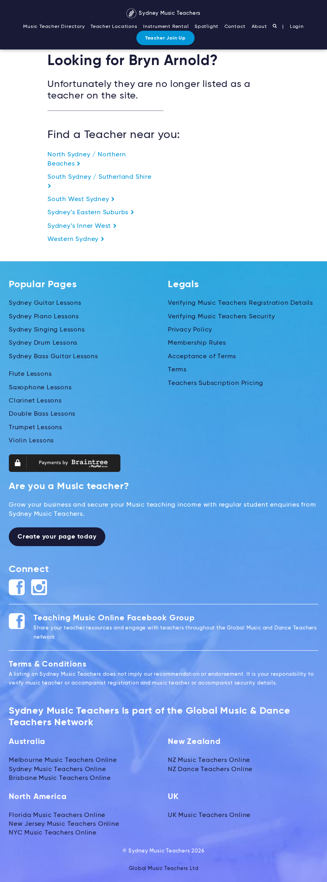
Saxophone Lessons (40, 388)
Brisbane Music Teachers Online (60, 778)
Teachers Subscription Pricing (215, 383)
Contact (235, 26)
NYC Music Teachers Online (53, 833)
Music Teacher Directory (54, 26)
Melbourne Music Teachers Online (63, 760)
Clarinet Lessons (35, 401)
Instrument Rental (166, 26)
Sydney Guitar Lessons (45, 303)
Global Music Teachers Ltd (164, 868)
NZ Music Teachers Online (209, 760)
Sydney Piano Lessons (44, 317)
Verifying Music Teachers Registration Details (240, 303)
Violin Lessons (31, 441)
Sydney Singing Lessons (47, 330)
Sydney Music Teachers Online (57, 769)
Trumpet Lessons (35, 427)
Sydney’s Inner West (80, 226)
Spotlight (207, 26)
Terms (177, 370)
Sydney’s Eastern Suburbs (88, 212)
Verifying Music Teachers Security (221, 317)
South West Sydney (79, 199)
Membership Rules (197, 343)
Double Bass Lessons (42, 414)
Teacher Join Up (165, 38)
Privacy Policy (190, 330)
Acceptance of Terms (202, 356)
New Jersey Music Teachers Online (64, 824)
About (259, 26)
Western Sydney (73, 239)
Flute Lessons (30, 374)
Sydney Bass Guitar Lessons (53, 356)
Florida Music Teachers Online (57, 815)
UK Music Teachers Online (209, 815)
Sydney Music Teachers (169, 13)
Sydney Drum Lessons (43, 343)
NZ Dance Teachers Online (210, 769)
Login (297, 26)
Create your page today (57, 537)
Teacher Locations (114, 26)
